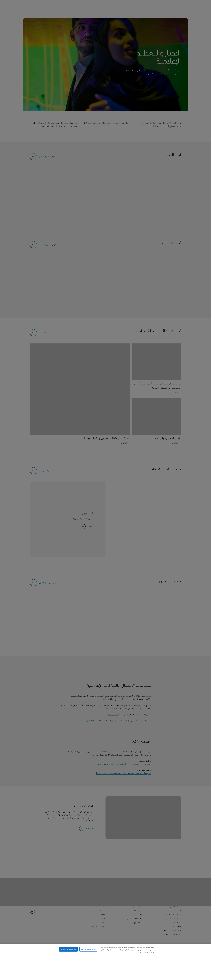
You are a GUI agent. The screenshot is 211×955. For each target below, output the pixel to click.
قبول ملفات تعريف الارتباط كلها (68, 949)
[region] (105, 949)
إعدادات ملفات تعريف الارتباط (88, 949)
